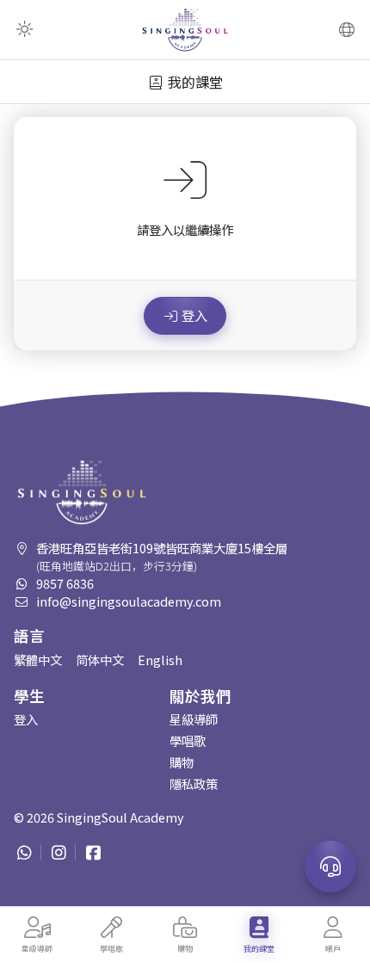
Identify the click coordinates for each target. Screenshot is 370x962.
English (160, 660)
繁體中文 (38, 660)
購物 (182, 762)
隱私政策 (194, 783)
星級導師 (194, 719)
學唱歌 (188, 740)
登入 (194, 314)
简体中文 (100, 660)
